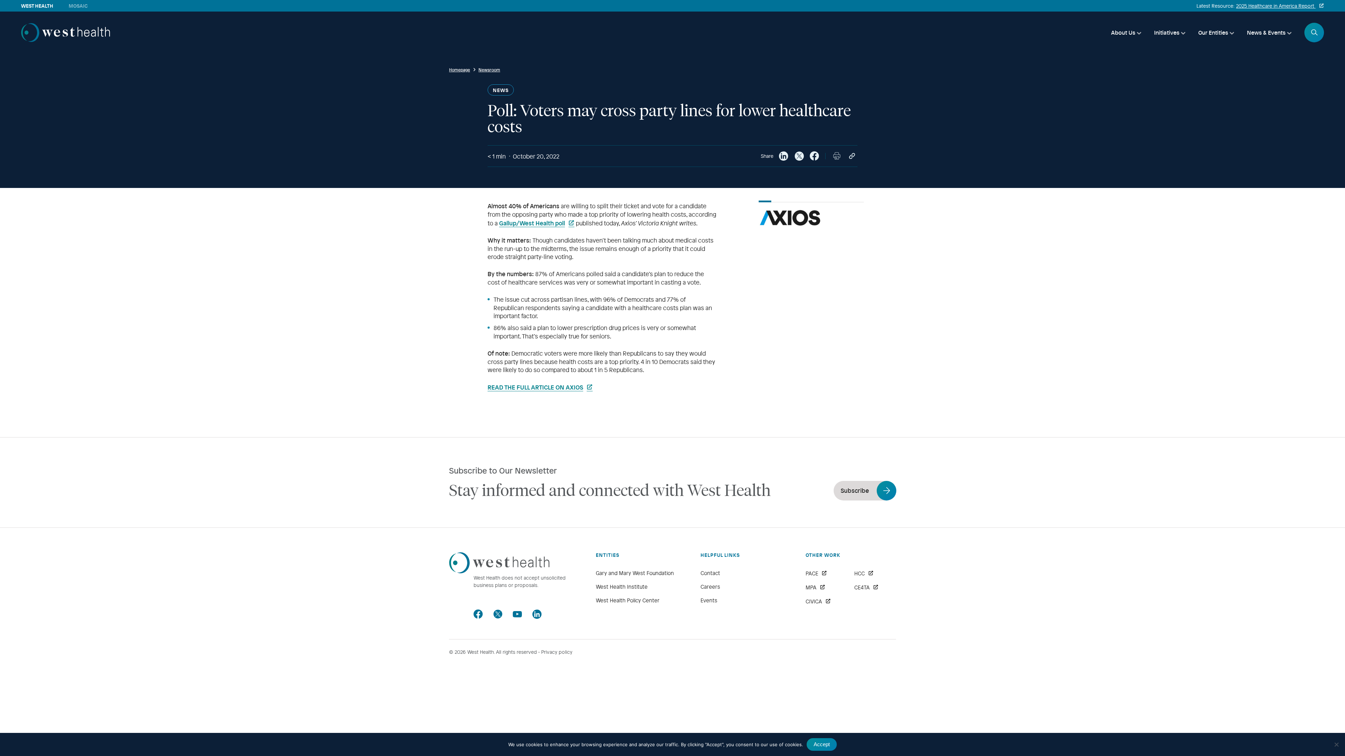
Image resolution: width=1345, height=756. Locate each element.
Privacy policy (556, 652)
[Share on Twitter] (799, 156)
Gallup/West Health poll (532, 223)
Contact (710, 572)
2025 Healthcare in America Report (1276, 5)
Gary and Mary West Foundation (635, 572)
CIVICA (814, 601)
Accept (822, 744)
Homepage (459, 69)
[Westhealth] (65, 40)
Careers (710, 586)
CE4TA (862, 587)
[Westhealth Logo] (499, 571)
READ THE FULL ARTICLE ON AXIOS (535, 387)
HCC (859, 573)
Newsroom (489, 69)
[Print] (837, 156)
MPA (811, 587)
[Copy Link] (852, 156)
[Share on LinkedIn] (783, 156)
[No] (1336, 744)
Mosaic (78, 5)
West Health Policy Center (628, 600)
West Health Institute (622, 586)
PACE (812, 573)
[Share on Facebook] (814, 156)
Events (709, 600)
